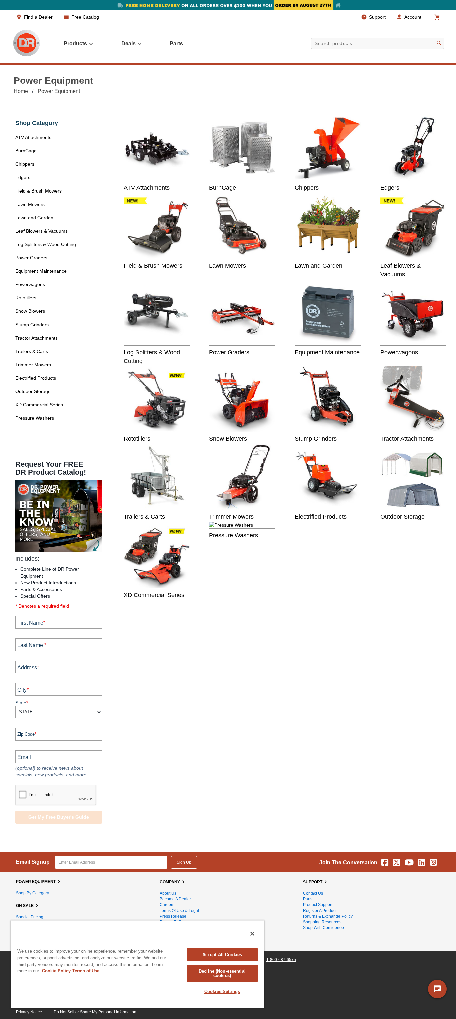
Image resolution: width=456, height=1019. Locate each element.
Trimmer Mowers (33, 364)
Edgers (22, 177)
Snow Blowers (30, 311)
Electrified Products (35, 378)
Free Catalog (85, 17)
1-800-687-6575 (281, 959)
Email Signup (33, 862)
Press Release (173, 916)
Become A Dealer (175, 899)
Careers (167, 904)
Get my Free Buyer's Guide (58, 817)
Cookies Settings (222, 991)
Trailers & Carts (31, 351)
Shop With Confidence (323, 927)
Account (412, 17)
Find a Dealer (38, 17)
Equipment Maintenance (41, 271)
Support (377, 17)
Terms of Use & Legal (179, 910)
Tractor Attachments (36, 338)
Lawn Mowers (30, 204)
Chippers (25, 164)
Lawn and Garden (34, 217)
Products (75, 43)
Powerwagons (30, 284)
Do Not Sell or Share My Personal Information (95, 1012)
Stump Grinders (32, 324)
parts (176, 43)
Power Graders (31, 257)
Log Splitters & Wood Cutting (45, 244)
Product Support (317, 904)
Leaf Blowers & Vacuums (41, 231)
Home (21, 91)
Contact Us (313, 893)
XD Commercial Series (39, 404)
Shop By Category (32, 893)
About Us (168, 893)
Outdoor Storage (33, 391)
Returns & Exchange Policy (328, 916)
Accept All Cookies (222, 954)
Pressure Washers (34, 418)
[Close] (252, 933)
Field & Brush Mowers (39, 191)
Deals (128, 43)
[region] (137, 964)
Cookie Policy (56, 970)
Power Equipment (59, 91)
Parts (307, 899)
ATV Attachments (33, 137)
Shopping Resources (322, 922)
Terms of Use (85, 970)
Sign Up (184, 862)
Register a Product (319, 910)
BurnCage (26, 150)
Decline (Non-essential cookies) (222, 973)
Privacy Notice (29, 1012)
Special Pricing (29, 917)
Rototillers (25, 297)
